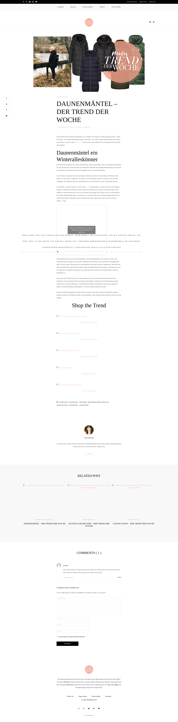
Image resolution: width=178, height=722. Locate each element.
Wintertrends (84, 405)
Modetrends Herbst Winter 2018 (98, 402)
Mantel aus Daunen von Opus (89, 356)
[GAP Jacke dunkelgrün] (89, 367)
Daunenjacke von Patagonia (89, 322)
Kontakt (108, 696)
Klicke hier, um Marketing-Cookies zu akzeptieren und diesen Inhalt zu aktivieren (81, 230)
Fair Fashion (83, 402)
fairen (87, 187)
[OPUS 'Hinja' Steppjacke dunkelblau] (89, 350)
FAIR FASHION (88, 7)
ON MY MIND (116, 7)
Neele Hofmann (75, 127)
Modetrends (69, 685)
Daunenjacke (63, 402)
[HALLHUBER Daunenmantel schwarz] (89, 385)
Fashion (37, 519)
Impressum (83, 696)
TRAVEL (102, 7)
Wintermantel (73, 405)
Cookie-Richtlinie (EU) (89, 700)
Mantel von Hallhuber (89, 391)
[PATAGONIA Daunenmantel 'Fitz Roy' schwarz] (89, 316)
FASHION (60, 7)
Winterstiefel (78, 142)
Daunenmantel (73, 402)
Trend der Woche (62, 97)
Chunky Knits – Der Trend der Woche (133, 523)
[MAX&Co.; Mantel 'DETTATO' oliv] (89, 333)
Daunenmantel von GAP (89, 374)
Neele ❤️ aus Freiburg (62, 252)
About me (70, 696)
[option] (44, 507)
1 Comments (87, 127)
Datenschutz (96, 696)
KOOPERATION (132, 2)
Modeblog (67, 682)
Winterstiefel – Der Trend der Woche (44, 523)
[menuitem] (132, 2)
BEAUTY (73, 7)
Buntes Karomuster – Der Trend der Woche (89, 524)
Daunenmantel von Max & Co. (89, 339)
